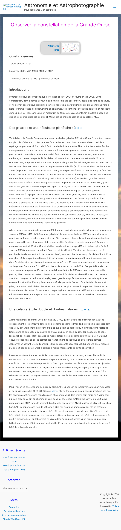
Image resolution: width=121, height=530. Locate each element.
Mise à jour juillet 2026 (14, 469)
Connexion (14, 507)
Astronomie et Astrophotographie (64, 5)
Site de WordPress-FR (14, 519)
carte (79, 128)
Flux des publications (14, 511)
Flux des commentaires (14, 515)
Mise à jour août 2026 (14, 465)
